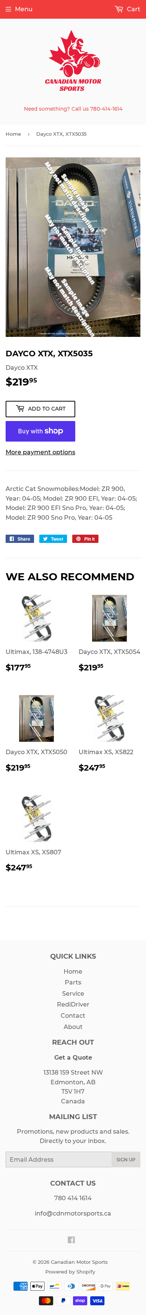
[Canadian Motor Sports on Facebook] (71, 1240)
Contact (73, 1015)
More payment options (40, 452)
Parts (73, 982)
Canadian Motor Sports (79, 1262)
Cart (132, 9)
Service (73, 993)
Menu (24, 9)
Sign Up (126, 1159)
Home (13, 134)
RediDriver (73, 1004)
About (73, 1026)
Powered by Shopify (70, 1272)
